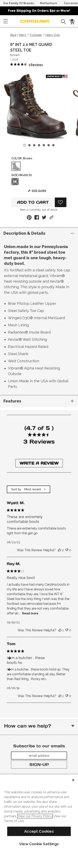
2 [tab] (29, 145)
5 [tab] (43, 145)
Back (13, 35)
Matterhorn (48, 3)
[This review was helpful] (59, 550)
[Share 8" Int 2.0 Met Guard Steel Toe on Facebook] (36, 217)
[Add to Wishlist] (60, 202)
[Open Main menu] (5, 21)
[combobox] (28, 489)
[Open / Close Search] (62, 21)
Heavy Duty (52, 35)
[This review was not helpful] (66, 550)
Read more (30, 613)
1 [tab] (24, 145)
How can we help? (27, 726)
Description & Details (24, 233)
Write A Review (39, 463)
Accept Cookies (39, 831)
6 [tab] (48, 145)
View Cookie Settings (39, 844)
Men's (22, 35)
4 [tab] (39, 145)
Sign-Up (39, 764)
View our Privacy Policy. (35, 816)
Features (12, 401)
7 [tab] (53, 145)
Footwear (36, 35)
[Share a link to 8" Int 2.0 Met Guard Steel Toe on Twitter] (44, 217)
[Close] (73, 780)
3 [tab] (34, 145)
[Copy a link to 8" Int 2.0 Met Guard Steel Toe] (51, 217)
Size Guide (39, 190)
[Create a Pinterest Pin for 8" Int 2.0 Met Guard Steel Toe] (29, 217)
